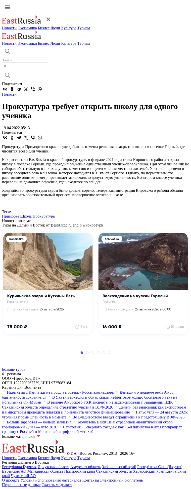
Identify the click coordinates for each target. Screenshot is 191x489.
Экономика (27, 28)
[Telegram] (19, 89)
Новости (9, 28)
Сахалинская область (114, 471)
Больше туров (13, 369)
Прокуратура (44, 216)
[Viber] (33, 89)
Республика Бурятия (19, 467)
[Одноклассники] (12, 89)
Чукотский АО (23, 476)
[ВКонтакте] (5, 89)
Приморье (10, 216)
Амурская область (85, 467)
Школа (26, 216)
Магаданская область (45, 471)
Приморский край (79, 471)
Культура (68, 28)
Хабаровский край (148, 471)
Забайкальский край (119, 467)
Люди (55, 28)
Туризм (83, 28)
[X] (26, 89)
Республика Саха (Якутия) (159, 467)
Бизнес (43, 28)
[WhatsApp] (40, 89)
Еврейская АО (14, 471)
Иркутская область (53, 467)
